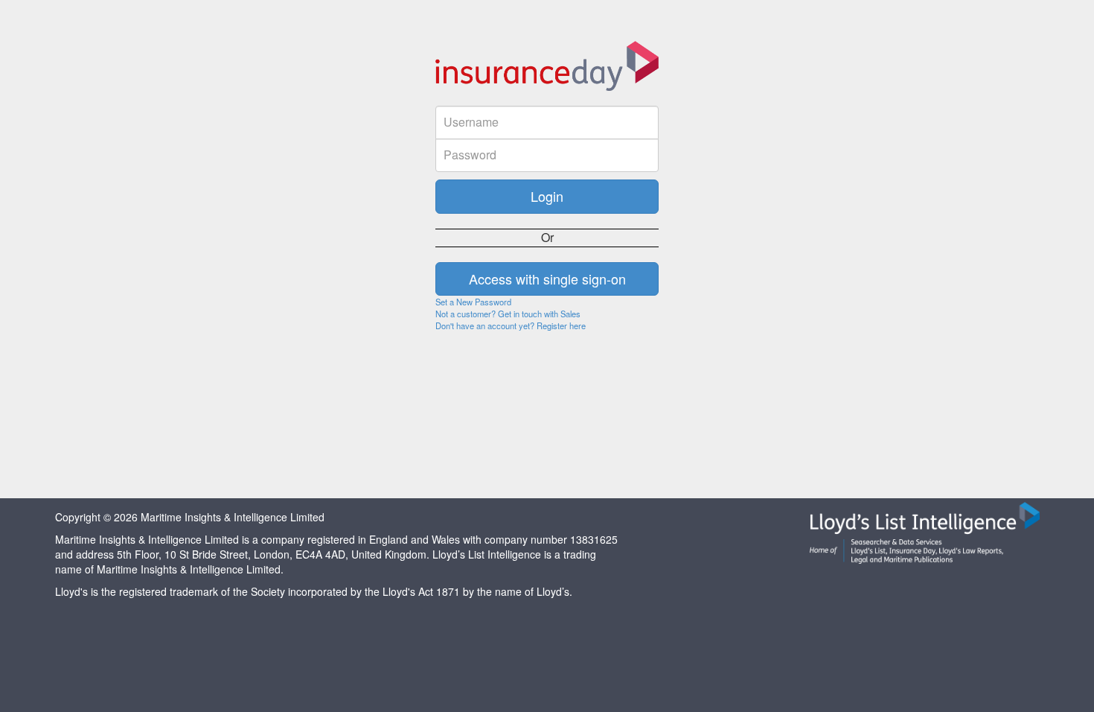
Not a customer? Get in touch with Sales (507, 314)
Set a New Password (473, 302)
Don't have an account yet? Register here (510, 325)
